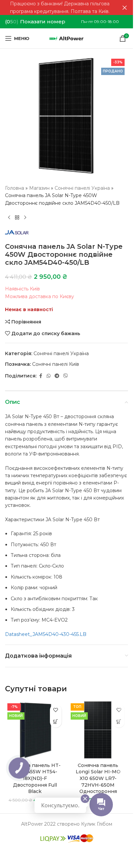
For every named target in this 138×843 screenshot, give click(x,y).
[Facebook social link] (41, 375)
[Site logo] (66, 38)
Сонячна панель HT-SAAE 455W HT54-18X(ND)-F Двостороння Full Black (35, 778)
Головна (14, 188)
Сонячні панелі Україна (82, 188)
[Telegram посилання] (57, 375)
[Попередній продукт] (9, 217)
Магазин (39, 188)
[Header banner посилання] (66, 7)
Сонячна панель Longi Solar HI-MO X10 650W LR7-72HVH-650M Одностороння (98, 778)
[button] (56, 722)
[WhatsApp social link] (49, 375)
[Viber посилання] (65, 375)
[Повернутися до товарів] (17, 217)
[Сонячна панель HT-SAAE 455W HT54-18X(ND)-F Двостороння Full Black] (35, 730)
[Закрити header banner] (124, 7)
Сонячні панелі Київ (55, 364)
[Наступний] (25, 217)
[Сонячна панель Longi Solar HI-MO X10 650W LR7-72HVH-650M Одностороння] (98, 730)
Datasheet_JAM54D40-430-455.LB (45, 634)
